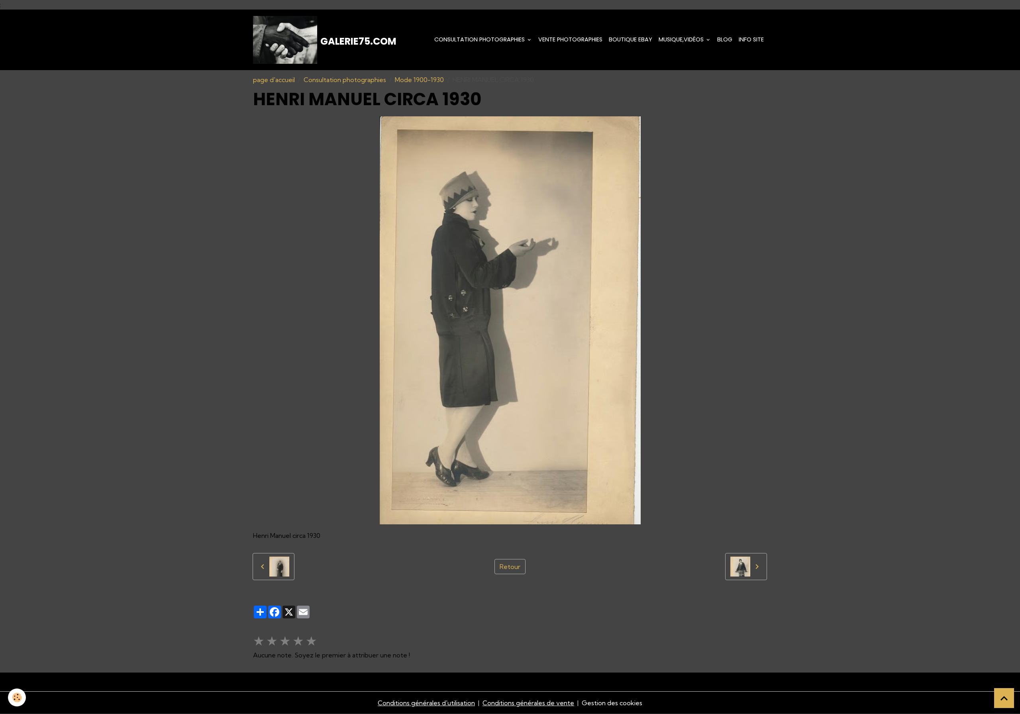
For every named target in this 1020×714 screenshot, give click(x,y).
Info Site (751, 39)
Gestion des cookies (612, 703)
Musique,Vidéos (682, 39)
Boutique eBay (630, 39)
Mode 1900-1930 (419, 80)
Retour (510, 567)
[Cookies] (17, 697)
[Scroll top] (1004, 698)
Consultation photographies (480, 39)
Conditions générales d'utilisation (426, 703)
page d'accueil (274, 80)
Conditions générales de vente (528, 703)
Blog (724, 39)
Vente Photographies (570, 39)
